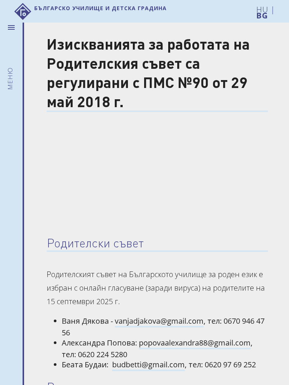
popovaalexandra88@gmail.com (195, 343)
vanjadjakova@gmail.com (159, 321)
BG (262, 14)
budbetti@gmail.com (148, 364)
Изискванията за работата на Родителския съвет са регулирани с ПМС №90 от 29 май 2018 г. (148, 72)
